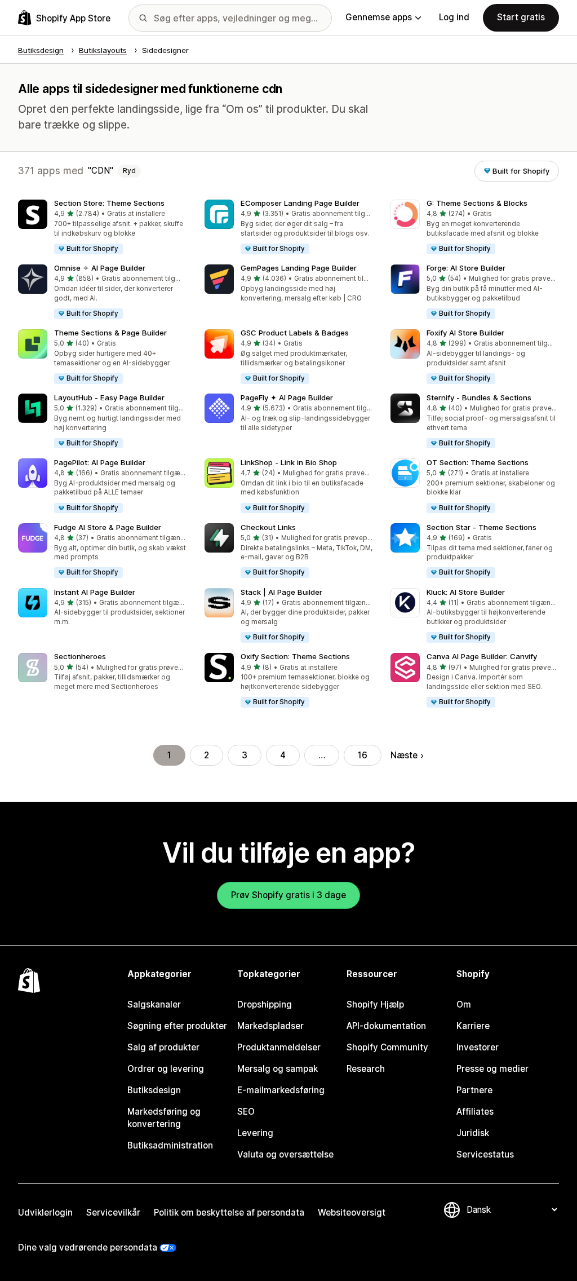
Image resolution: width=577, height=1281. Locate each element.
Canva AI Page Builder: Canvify (482, 656)
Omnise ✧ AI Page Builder (99, 267)
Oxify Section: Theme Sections (295, 656)
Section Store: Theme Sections (109, 202)
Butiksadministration (170, 1145)
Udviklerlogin (45, 1212)
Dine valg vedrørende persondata (87, 1247)
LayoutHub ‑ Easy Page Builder (109, 397)
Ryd (129, 171)
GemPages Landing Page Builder (299, 267)
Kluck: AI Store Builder (466, 592)
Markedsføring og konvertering (164, 1117)
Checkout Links (268, 527)
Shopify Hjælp (375, 1004)
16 (362, 755)
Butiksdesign (154, 1090)
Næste (404, 755)
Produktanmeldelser (279, 1047)
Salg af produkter (163, 1047)
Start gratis (521, 17)
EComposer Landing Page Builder (300, 202)
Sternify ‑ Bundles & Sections (479, 397)
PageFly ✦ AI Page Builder (287, 397)
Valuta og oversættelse (285, 1154)
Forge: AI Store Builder (466, 267)
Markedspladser (270, 1026)
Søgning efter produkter (177, 1026)
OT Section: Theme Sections (478, 462)
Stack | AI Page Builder (281, 592)
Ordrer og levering (165, 1068)
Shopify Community (387, 1047)
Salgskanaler (154, 1004)
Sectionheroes (80, 656)
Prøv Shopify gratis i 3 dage (288, 895)
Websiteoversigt (351, 1212)
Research (366, 1068)
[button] (102, 227)
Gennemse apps (378, 17)
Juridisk (472, 1133)
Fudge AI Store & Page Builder (107, 527)
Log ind (454, 17)
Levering (255, 1133)
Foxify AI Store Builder (465, 332)
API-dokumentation (386, 1026)
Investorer (477, 1047)
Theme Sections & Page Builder (110, 332)
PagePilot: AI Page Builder (99, 462)
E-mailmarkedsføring (281, 1090)
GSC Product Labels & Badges (295, 332)
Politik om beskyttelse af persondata (229, 1212)
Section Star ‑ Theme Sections (481, 527)
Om (463, 1004)
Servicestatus (485, 1154)
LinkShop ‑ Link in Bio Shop (289, 462)
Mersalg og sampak (277, 1068)
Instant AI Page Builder (94, 592)
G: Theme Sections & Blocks (477, 202)
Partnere (474, 1090)
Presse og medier (492, 1068)
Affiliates (475, 1111)
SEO (246, 1111)
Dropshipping (264, 1004)
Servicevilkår (113, 1212)
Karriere (473, 1026)
